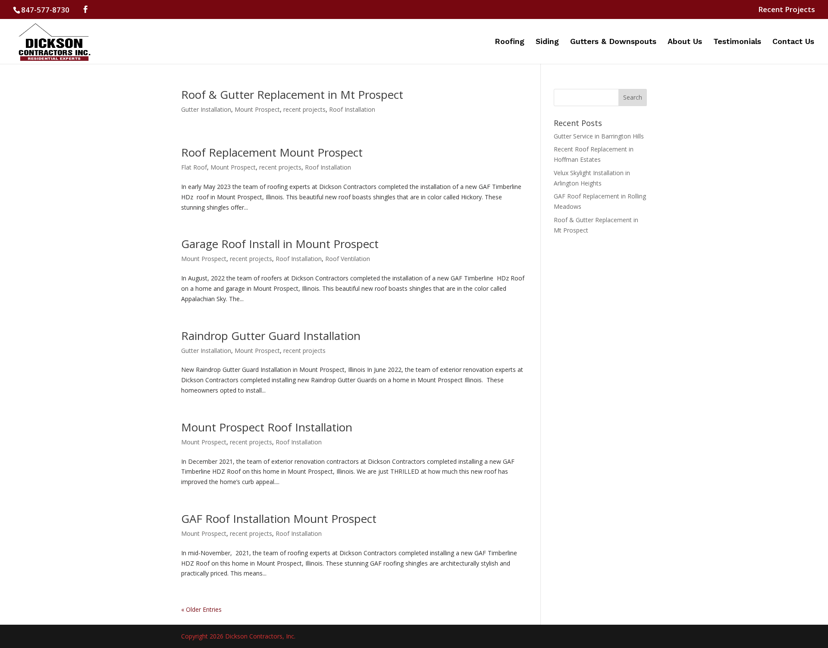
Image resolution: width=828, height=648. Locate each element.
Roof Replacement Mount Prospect (272, 152)
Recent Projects (786, 10)
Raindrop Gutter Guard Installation (271, 335)
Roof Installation (352, 109)
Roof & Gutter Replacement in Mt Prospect (292, 94)
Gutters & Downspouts (613, 42)
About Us (685, 42)
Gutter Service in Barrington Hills (599, 136)
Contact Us (793, 42)
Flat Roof (194, 167)
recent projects (304, 109)
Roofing (509, 42)
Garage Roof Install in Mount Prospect (280, 244)
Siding (547, 42)
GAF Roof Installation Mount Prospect (278, 518)
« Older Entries (201, 609)
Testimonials (737, 42)
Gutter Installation (206, 109)
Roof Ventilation (347, 259)
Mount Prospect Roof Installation (266, 427)
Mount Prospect (257, 109)
